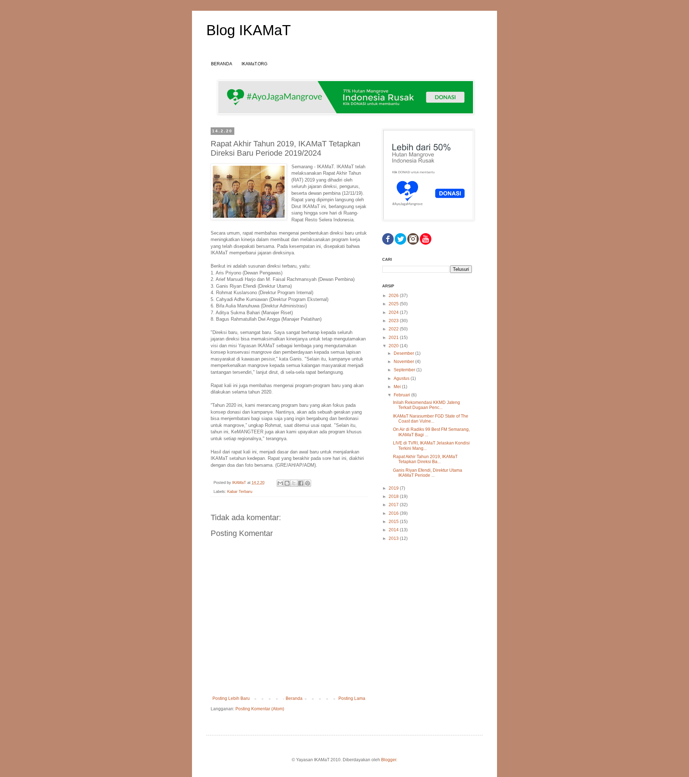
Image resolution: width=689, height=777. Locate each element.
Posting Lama (351, 698)
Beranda (294, 698)
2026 (394, 295)
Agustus (402, 378)
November (404, 361)
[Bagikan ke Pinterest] (307, 483)
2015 (394, 521)
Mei (398, 386)
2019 (394, 488)
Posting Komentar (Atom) (259, 708)
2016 (394, 513)
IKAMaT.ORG (254, 63)
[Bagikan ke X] (293, 483)
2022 (394, 328)
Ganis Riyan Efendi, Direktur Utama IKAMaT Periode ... (427, 473)
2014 (394, 529)
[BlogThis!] (287, 483)
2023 (394, 320)
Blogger (388, 759)
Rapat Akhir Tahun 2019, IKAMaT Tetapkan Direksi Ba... (425, 459)
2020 (394, 345)
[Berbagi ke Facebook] (300, 483)
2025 (394, 303)
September (405, 369)
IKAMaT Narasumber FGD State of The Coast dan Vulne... (430, 419)
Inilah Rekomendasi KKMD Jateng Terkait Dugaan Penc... (426, 405)
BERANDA (221, 63)
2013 (394, 538)
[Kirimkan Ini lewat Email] (280, 483)
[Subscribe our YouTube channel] (425, 243)
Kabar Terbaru (239, 491)
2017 (394, 504)
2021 (394, 337)
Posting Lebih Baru (231, 698)
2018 (394, 496)
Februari (402, 394)
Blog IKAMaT (248, 30)
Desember (404, 353)
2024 (394, 312)
